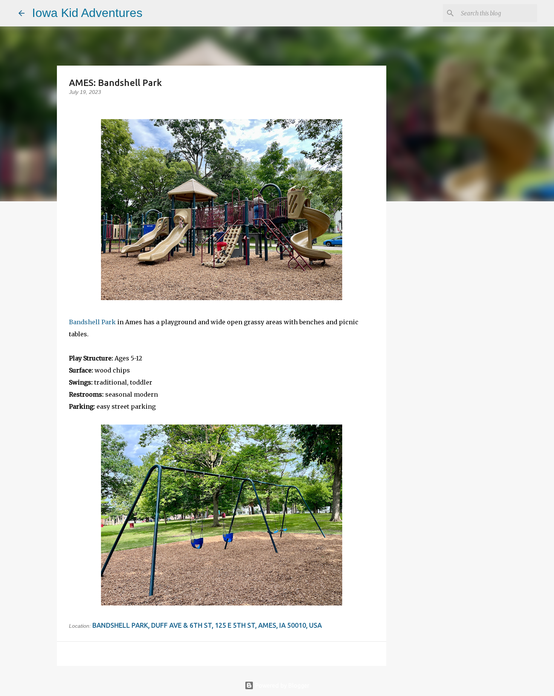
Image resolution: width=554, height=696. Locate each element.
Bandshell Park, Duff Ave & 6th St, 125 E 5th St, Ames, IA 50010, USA (207, 625)
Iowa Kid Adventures (87, 13)
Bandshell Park (92, 322)
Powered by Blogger (281, 685)
